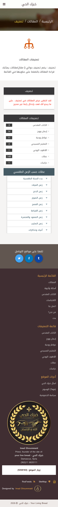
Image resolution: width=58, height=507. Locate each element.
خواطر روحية (41, 138)
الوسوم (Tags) (49, 389)
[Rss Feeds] (35, 482)
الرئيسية (47, 21)
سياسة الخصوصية (48, 395)
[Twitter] (19, 258)
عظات (44, 157)
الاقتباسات (51, 300)
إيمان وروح (42, 131)
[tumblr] (39, 258)
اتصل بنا (52, 306)
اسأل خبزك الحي (49, 383)
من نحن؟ (52, 312)
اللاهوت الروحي (40, 150)
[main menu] (4, 4)
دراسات (43, 163)
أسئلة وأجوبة (50, 288)
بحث (54, 318)
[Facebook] (29, 258)
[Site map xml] (54, 483)
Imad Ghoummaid (24, 489)
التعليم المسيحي (39, 144)
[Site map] (50, 482)
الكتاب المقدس (40, 125)
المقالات (32, 21)
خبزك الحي (29, 4)
